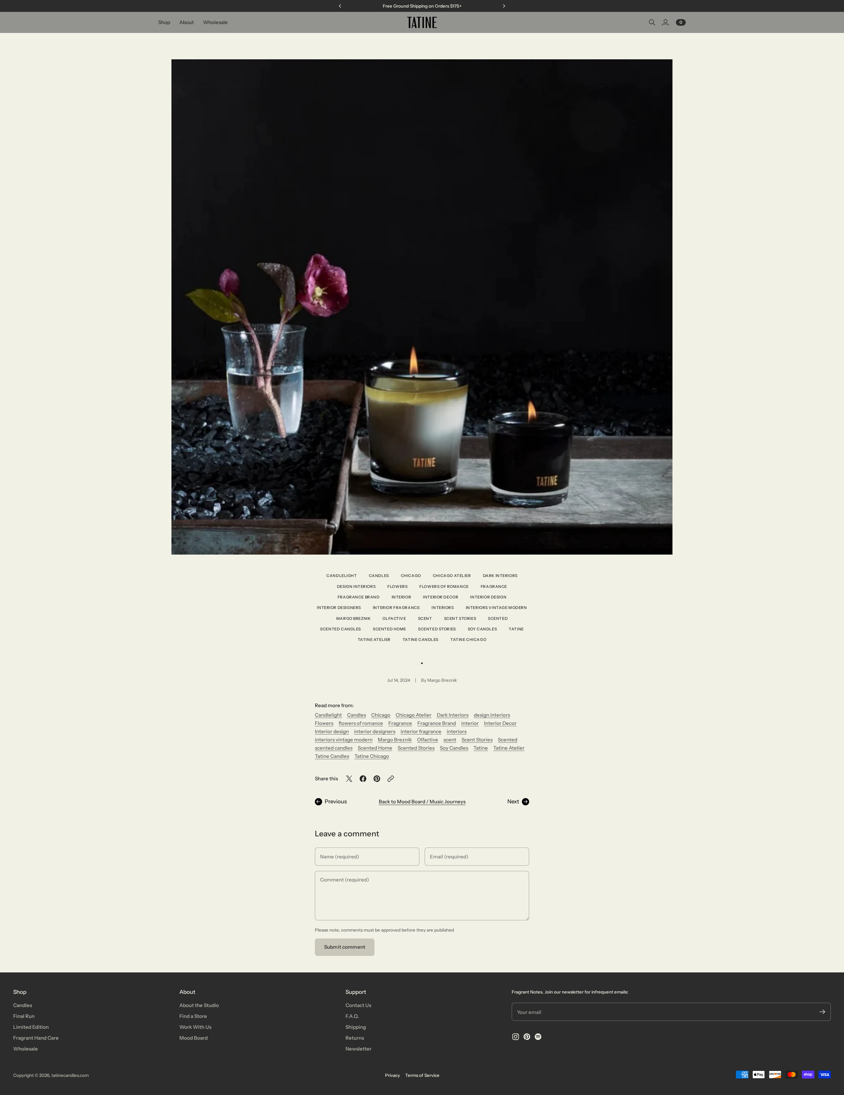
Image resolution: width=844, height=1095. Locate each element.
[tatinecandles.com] (422, 22)
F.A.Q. (352, 1016)
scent (425, 618)
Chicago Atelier (452, 575)
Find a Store (193, 1016)
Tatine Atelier (374, 639)
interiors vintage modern (496, 607)
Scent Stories (460, 618)
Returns (355, 1038)
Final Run (24, 1016)
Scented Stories (437, 629)
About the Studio (199, 1005)
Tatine (516, 629)
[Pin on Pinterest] (377, 779)
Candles (379, 575)
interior (401, 597)
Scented (498, 618)
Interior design (488, 597)
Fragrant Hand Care (36, 1038)
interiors (443, 607)
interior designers (339, 607)
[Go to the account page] (665, 22)
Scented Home (389, 629)
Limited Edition (31, 1027)
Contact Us (358, 1005)
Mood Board (193, 1038)
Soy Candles (482, 629)
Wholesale (25, 1049)
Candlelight (341, 575)
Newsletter (359, 1049)
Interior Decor (440, 597)
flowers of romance (444, 586)
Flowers (397, 586)
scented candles (340, 629)
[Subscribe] (822, 1011)
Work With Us (195, 1027)
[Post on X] (349, 779)
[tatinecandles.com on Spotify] (538, 1037)
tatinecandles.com (70, 1075)
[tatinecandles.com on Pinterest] (527, 1037)
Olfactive (394, 618)
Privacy (392, 1075)
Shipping (356, 1027)
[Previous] (340, 6)
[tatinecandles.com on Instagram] (516, 1037)
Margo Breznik (353, 618)
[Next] (504, 6)
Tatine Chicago (468, 639)
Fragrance (494, 586)
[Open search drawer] (652, 22)
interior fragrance (396, 607)
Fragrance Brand (359, 597)
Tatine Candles (420, 639)
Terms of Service (422, 1075)
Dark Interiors (500, 575)
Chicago (411, 575)
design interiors (356, 586)
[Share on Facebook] (363, 779)
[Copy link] (391, 779)
